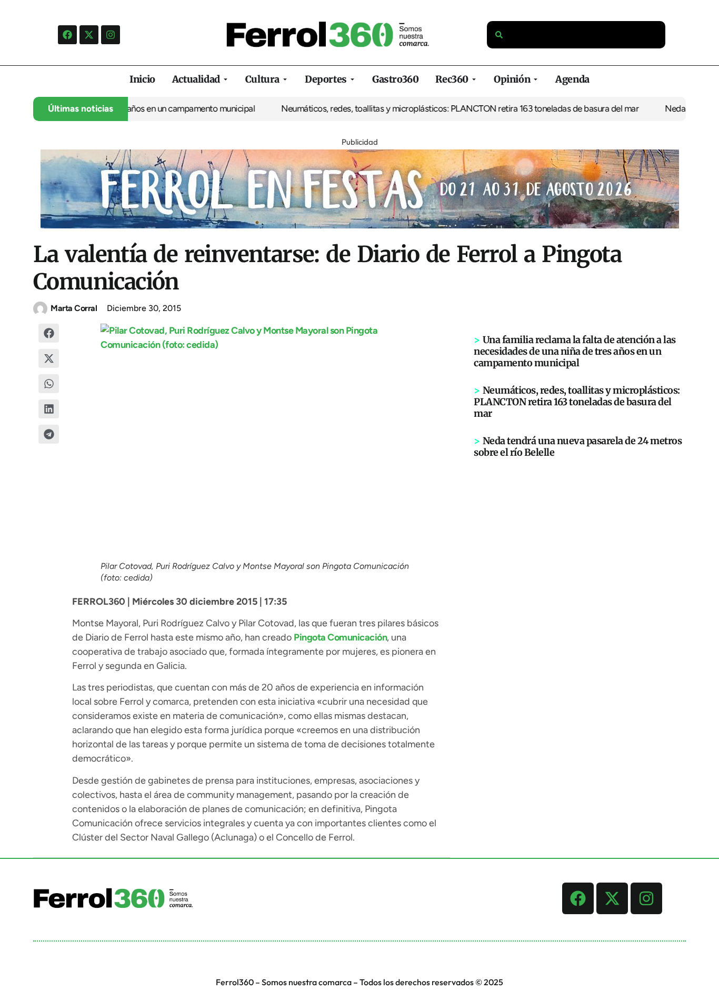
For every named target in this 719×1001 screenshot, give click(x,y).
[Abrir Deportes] (352, 79)
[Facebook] (67, 34)
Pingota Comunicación (340, 637)
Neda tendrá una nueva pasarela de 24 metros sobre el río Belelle (578, 446)
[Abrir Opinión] (535, 79)
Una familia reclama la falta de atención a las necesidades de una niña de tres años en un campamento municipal (575, 351)
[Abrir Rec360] (474, 79)
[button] (48, 333)
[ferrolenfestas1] (360, 225)
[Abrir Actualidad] (225, 79)
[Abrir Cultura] (285, 79)
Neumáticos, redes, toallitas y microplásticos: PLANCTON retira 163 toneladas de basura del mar (444, 108)
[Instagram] (110, 34)
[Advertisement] (580, 621)
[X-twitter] (88, 34)
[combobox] (576, 34)
